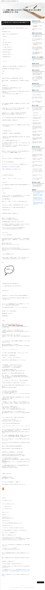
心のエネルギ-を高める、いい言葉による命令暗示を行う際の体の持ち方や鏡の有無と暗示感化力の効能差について (37, 73)
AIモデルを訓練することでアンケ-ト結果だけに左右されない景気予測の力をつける (37, 165)
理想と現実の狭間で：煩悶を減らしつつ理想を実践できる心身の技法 (37, 123)
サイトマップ (22, 585)
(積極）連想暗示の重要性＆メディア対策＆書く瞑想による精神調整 (37, 135)
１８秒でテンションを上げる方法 (36, 92)
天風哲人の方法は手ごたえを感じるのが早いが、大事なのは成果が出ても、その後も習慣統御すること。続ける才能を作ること (37, 127)
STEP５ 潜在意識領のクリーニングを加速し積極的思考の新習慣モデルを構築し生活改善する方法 (37, 53)
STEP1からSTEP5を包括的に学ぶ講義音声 (37, 60)
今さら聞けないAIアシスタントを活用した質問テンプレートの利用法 (37, 159)
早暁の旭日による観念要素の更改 (36, 94)
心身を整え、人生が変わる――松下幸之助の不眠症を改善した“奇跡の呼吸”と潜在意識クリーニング (37, 138)
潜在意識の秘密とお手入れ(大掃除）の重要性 (37, 29)
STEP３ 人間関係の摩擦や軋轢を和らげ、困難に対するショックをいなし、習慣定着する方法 (37, 44)
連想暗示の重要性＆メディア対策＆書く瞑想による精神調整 (11, 166)
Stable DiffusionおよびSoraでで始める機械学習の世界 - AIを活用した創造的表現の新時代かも (37, 155)
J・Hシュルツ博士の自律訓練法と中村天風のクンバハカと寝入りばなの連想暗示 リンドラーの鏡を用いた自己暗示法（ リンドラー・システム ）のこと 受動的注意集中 (37, 78)
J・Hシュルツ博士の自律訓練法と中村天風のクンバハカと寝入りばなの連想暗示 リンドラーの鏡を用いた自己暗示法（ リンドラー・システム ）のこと (16, 570)
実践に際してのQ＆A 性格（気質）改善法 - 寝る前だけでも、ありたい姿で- (37, 98)
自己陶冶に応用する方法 (35, 120)
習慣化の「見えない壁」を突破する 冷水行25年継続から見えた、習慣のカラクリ (37, 142)
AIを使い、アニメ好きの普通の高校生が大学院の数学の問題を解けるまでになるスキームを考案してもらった (37, 185)
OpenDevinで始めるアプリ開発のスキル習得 (37, 162)
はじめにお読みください (35, 23)
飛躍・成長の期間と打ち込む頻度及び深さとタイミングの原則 (37, 66)
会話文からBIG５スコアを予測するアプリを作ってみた (37, 175)
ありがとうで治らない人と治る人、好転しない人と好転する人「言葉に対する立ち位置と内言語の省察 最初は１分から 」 (37, 109)
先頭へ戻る (40, 582)
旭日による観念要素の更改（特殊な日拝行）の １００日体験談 (37, 102)
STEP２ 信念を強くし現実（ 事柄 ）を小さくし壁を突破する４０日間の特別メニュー (37, 39)
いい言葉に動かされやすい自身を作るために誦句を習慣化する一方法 (37, 118)
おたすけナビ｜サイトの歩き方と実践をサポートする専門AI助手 (37, 178)
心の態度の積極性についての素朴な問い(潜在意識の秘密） (37, 26)
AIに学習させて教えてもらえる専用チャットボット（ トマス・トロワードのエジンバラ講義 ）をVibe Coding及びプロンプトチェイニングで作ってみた (37, 171)
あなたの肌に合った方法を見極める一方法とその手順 (37, 131)
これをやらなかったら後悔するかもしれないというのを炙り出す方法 (37, 86)
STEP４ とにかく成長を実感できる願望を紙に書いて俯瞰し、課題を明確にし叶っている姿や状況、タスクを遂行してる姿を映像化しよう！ (37, 48)
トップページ (2, 20)
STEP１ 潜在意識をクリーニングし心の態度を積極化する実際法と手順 (37, 36)
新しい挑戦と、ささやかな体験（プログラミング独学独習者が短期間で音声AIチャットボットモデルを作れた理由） (37, 150)
